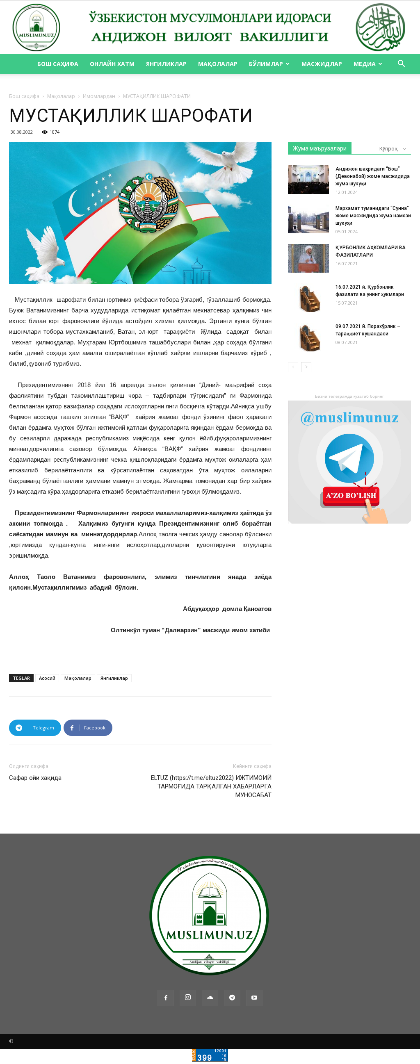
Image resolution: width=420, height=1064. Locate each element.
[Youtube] (254, 998)
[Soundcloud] (210, 998)
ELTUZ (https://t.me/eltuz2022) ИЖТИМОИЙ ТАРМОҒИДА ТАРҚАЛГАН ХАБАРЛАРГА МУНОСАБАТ (211, 786)
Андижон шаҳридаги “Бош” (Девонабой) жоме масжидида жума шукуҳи (373, 176)
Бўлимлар (266, 64)
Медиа (365, 64)
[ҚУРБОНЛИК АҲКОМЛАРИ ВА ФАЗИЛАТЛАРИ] (308, 258)
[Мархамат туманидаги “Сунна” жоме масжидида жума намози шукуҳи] (308, 219)
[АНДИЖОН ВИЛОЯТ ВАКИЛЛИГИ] (210, 28)
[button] (401, 64)
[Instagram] (188, 998)
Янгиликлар (166, 64)
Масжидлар (321, 64)
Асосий (47, 678)
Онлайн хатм (112, 64)
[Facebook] (166, 998)
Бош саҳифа (57, 64)
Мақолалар (217, 64)
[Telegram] (232, 998)
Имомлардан (99, 96)
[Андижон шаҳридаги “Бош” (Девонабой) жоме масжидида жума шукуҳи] (308, 179)
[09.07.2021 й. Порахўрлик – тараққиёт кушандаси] (308, 337)
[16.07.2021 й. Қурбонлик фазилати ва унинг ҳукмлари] (308, 297)
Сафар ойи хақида (35, 777)
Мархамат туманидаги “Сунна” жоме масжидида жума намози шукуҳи (373, 215)
